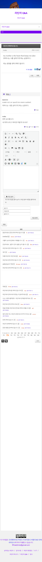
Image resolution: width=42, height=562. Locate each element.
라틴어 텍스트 (14, 554)
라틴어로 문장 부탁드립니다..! (11, 248)
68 (29, 333)
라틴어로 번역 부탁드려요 (10, 304)
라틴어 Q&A (21, 13)
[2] (8, 236)
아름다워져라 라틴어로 (9, 256)
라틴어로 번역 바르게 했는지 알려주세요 (14, 294)
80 (31, 335)
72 (4, 335)
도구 (35, 550)
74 (11, 335)
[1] (23, 240)
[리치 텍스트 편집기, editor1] (21, 177)
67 (25, 333)
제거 (4, 252)
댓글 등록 (35, 218)
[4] (24, 232)
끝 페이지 (20, 337)
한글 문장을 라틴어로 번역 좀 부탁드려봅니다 (16, 308)
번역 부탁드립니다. (8, 320)
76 (18, 335)
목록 (38, 75)
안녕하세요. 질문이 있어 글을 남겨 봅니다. (15, 244)
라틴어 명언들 (28, 550)
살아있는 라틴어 (8, 550)
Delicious (40, 69)
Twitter (35, 69)
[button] (5, 133)
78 (25, 335)
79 (28, 335)
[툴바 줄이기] (37, 164)
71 (39, 333)
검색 (2, 341)
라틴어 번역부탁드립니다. (10, 46)
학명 (4, 286)
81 (35, 335)
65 (18, 333)
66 (22, 333)
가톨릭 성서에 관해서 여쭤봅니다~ (13, 240)
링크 (31, 554)
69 (32, 333)
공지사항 (18, 550)
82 (38, 335)
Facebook (37, 69)
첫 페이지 (6, 333)
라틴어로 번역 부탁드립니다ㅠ (11, 268)
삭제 (37, 127)
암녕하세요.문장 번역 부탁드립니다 (13, 232)
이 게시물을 (29, 69)
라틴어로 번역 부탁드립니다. (11, 260)
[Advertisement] (21, 39)
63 (12, 333)
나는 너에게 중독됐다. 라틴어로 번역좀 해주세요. (17, 298)
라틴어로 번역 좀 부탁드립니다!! (12, 290)
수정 (32, 75)
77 (21, 335)
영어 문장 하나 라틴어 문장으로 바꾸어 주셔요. (16, 314)
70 (35, 333)
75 (14, 335)
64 (15, 333)
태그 (6, 341)
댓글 (37, 110)
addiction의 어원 (8, 264)
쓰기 (38, 341)
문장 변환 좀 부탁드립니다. (10, 328)
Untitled (5, 236)
